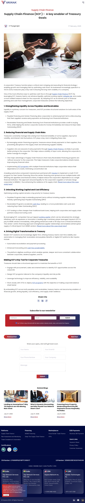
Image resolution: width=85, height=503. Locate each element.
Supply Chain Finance (60, 94)
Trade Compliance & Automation (11, 439)
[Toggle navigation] (83, 2)
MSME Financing (30, 433)
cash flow (36, 204)
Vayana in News (74, 442)
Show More (7, 417)
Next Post (74, 337)
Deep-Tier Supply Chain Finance (34, 436)
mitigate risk (67, 96)
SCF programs (23, 167)
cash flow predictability (36, 248)
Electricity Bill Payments (77, 433)
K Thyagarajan (14, 26)
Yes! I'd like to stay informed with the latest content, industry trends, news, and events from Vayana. (43, 323)
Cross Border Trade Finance (57, 433)
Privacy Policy (74, 445)
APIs (50, 436)
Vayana (55, 173)
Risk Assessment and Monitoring (11, 436)
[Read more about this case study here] (52, 226)
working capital (44, 217)
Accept (6, 495)
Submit (42, 376)
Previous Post (12, 337)
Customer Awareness (76, 448)
